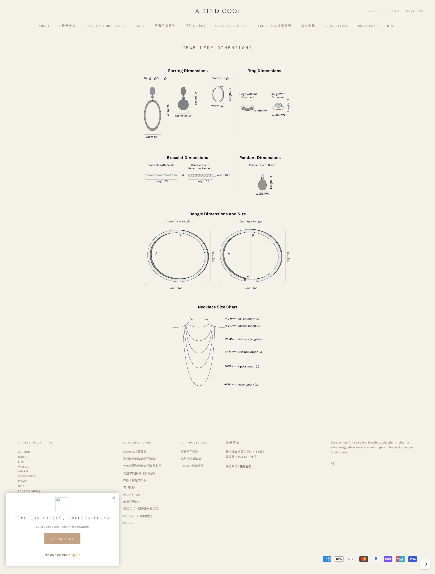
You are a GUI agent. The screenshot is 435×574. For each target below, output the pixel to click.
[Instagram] (332, 463)
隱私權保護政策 (191, 459)
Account (375, 11)
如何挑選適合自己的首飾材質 (142, 466)
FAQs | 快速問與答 (135, 480)
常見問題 (129, 487)
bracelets (395, 447)
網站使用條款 (189, 451)
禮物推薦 (308, 25)
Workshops (368, 25)
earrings (376, 447)
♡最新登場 (67, 25)
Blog (391, 25)
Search (393, 11)
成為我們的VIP (132, 501)
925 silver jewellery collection (374, 442)
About (44, 25)
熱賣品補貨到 (165, 25)
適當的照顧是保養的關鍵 (139, 459)
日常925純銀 (195, 25)
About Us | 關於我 (134, 451)
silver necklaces (359, 447)
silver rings (338, 447)
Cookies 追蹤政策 (192, 466)
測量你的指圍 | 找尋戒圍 (139, 473)
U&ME (140, 25)
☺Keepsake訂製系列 (275, 25)
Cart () (415, 10)
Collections (337, 25)
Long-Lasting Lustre (106, 25)
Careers (128, 523)
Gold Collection (231, 25)
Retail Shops (131, 494)
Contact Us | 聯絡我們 (137, 516)
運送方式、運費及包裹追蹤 (141, 508)
